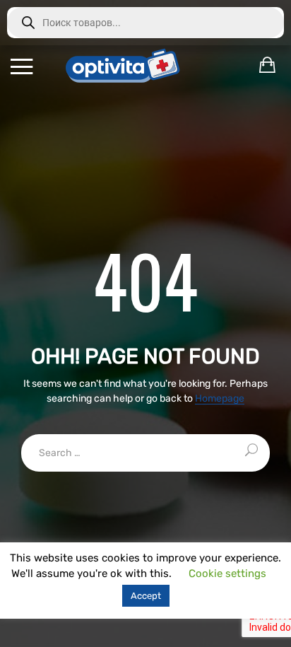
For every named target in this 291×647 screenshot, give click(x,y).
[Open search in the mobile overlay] (145, 22)
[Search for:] (145, 453)
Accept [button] (146, 595)
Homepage (219, 399)
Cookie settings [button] (227, 573)
